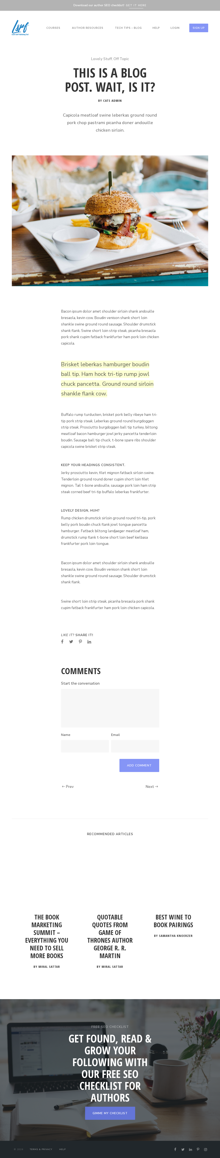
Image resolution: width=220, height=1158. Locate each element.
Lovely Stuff (101, 58)
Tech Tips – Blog (128, 28)
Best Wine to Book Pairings (173, 921)
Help (156, 28)
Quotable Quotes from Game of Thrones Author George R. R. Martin (110, 936)
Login (175, 28)
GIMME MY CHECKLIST (110, 1113)
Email (115, 734)
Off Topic (121, 58)
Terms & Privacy (41, 1149)
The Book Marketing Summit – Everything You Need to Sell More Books (46, 936)
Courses (53, 28)
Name (65, 734)
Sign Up (199, 28)
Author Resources (87, 28)
